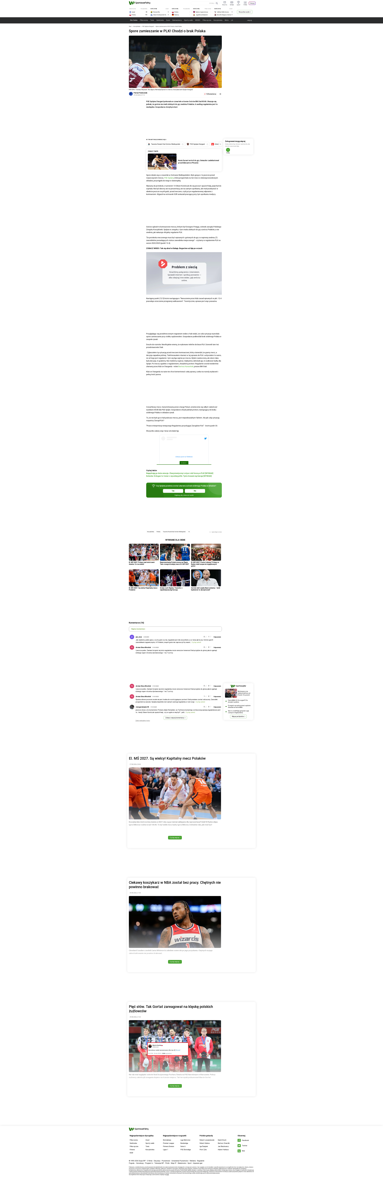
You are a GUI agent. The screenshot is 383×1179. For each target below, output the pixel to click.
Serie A (182, 1146)
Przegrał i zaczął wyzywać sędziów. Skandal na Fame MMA (239, 706)
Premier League (168, 1143)
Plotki (167, 1163)
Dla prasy (157, 1161)
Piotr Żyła (203, 1150)
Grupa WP (142, 1161)
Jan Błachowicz (223, 1146)
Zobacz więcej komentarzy (174, 718)
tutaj (167, 1174)
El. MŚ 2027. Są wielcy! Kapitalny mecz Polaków (143, 589)
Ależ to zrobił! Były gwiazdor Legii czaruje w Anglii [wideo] (238, 711)
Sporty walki (188, 20)
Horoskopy (140, 1163)
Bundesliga (184, 1143)
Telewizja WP (159, 1163)
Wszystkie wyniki (244, 12)
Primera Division (168, 1146)
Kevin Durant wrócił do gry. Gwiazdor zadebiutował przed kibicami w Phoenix (198, 161)
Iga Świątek (204, 1146)
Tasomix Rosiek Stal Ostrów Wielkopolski (174, 531)
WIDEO (197, 20)
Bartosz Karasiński (185, 366)
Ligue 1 (165, 1150)
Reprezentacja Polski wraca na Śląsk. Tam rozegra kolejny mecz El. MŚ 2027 (174, 563)
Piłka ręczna (207, 20)
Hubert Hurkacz (223, 1150)
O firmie (149, 1161)
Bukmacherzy (177, 20)
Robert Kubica (205, 1143)
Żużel (168, 20)
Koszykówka (218, 20)
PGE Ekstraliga (185, 1150)
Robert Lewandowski (207, 1140)
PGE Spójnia (169, 178)
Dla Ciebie (133, 20)
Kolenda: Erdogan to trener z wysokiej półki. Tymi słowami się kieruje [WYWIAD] (179, 476)
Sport (190, 1163)
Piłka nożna (144, 20)
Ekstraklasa (167, 1140)
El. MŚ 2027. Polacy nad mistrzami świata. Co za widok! (141, 563)
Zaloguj (252, 3)
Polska (158, 531)
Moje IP (173, 1163)
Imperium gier (197, 1163)
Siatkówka (160, 20)
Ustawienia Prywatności (180, 1161)
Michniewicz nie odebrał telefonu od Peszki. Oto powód (244, 693)
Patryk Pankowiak (140, 93)
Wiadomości (182, 1163)
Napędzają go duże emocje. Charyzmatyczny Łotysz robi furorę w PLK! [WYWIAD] (179, 473)
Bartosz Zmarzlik (224, 1143)
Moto (227, 20)
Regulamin (200, 1161)
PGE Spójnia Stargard (148, 26)
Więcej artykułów (238, 716)
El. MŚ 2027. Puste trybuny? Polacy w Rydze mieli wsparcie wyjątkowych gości (205, 564)
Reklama (193, 1161)
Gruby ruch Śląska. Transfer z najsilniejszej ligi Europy (171, 589)
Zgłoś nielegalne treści (142, 720)
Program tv (149, 1163)
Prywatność (166, 1161)
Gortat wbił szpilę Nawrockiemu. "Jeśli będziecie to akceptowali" (205, 589)
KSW (131, 1153)
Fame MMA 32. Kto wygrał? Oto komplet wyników (238, 701)
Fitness (132, 1150)
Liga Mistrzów (185, 1140)
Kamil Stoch (222, 1140)
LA (232, 20)
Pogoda (131, 1163)
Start (130, 26)
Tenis (152, 20)
